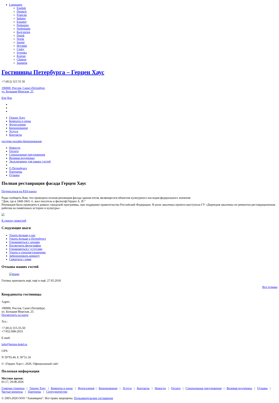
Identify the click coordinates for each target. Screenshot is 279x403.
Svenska (22, 52)
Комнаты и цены (20, 121)
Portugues (23, 25)
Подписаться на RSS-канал (19, 191)
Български (23, 32)
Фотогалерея (17, 124)
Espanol (21, 21)
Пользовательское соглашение (93, 398)
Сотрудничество (56, 391)
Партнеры (15, 171)
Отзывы (14, 175)
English (21, 8)
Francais (22, 15)
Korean (21, 56)
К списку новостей (14, 220)
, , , (23, 89)
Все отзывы (269, 287)
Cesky (20, 49)
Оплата (14, 151)
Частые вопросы (12, 391)
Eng (4, 98)
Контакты (15, 134)
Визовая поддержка (22, 158)
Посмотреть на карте (15, 315)
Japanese (22, 63)
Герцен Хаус (17, 117)
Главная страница (13, 388)
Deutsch (22, 11)
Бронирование (18, 128)
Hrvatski (22, 45)
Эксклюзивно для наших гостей (30, 161)
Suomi (20, 42)
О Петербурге (18, 168)
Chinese (21, 59)
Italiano (21, 18)
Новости (14, 147)
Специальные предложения (27, 154)
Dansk (20, 35)
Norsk (20, 39)
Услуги (13, 131)
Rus (9, 98)
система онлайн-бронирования (22, 141)
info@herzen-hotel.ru (14, 344)
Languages (15, 4)
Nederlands (23, 28)
